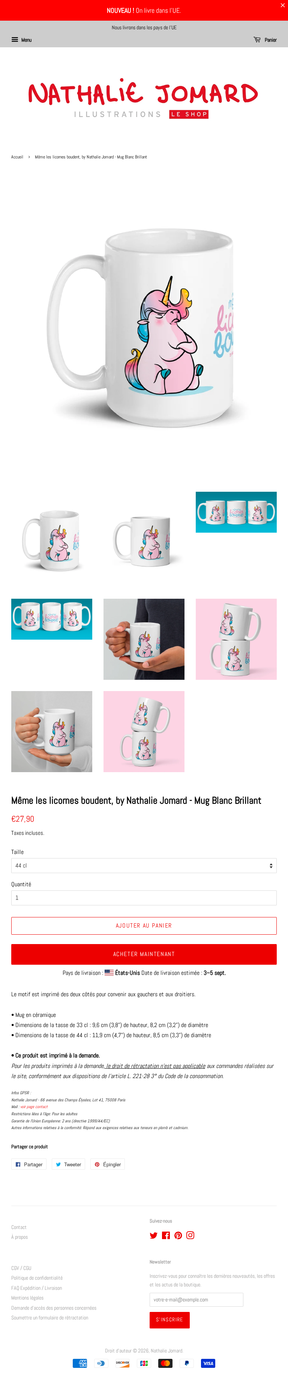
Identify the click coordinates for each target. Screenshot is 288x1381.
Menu (26, 39)
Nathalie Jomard (166, 1351)
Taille (17, 852)
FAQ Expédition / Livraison (36, 1288)
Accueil (17, 157)
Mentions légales (27, 1298)
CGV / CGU (21, 1268)
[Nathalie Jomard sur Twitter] (154, 1237)
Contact (19, 1227)
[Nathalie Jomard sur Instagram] (190, 1237)
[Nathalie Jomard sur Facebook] (166, 1237)
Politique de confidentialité (37, 1278)
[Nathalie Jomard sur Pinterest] (178, 1237)
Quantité (21, 884)
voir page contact (34, 1106)
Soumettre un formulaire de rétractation (49, 1318)
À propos (19, 1237)
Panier (270, 39)
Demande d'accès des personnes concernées (53, 1308)
